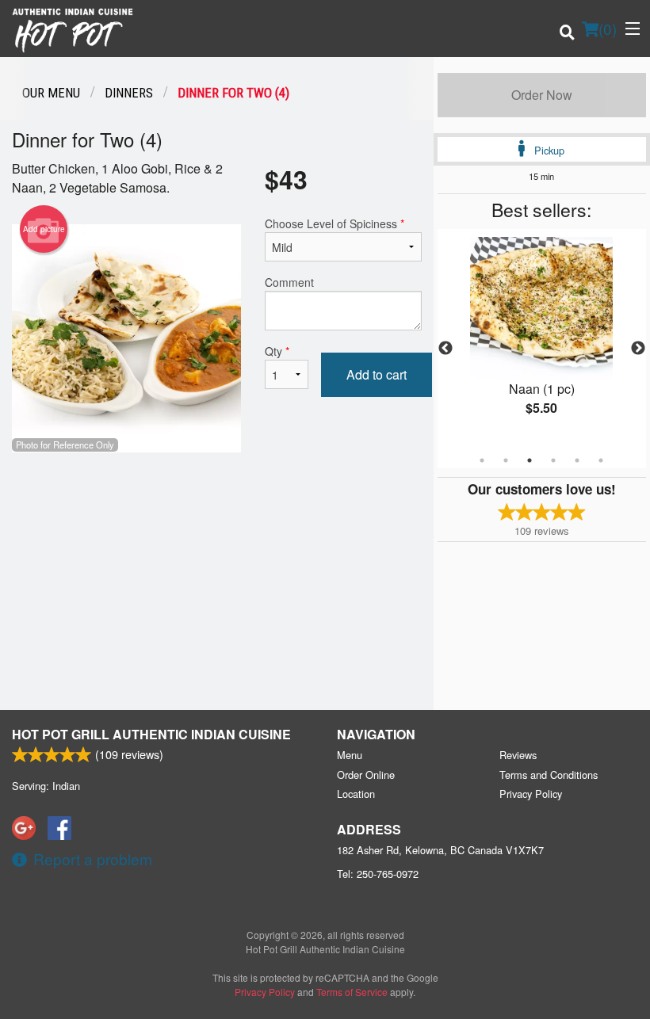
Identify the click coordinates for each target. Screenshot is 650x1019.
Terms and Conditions (548, 774)
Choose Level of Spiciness (334, 223)
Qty (277, 351)
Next (638, 349)
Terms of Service (352, 991)
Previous (445, 349)
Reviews (518, 754)
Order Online (366, 774)
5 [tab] (577, 460)
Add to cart (376, 374)
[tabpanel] (542, 339)
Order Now (541, 95)
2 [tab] (506, 460)
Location (356, 793)
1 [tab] (482, 460)
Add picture (44, 229)
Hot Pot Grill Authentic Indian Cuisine (151, 734)
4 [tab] (553, 460)
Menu (349, 754)
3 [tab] (529, 460)
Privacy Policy (530, 793)
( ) (607, 28)
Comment (289, 282)
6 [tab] (601, 460)
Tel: (378, 873)
